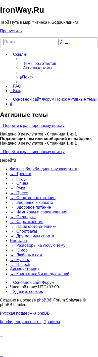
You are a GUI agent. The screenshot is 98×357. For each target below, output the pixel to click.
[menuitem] (38, 63)
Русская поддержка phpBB (25, 313)
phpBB (43, 300)
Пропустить (11, 31)
